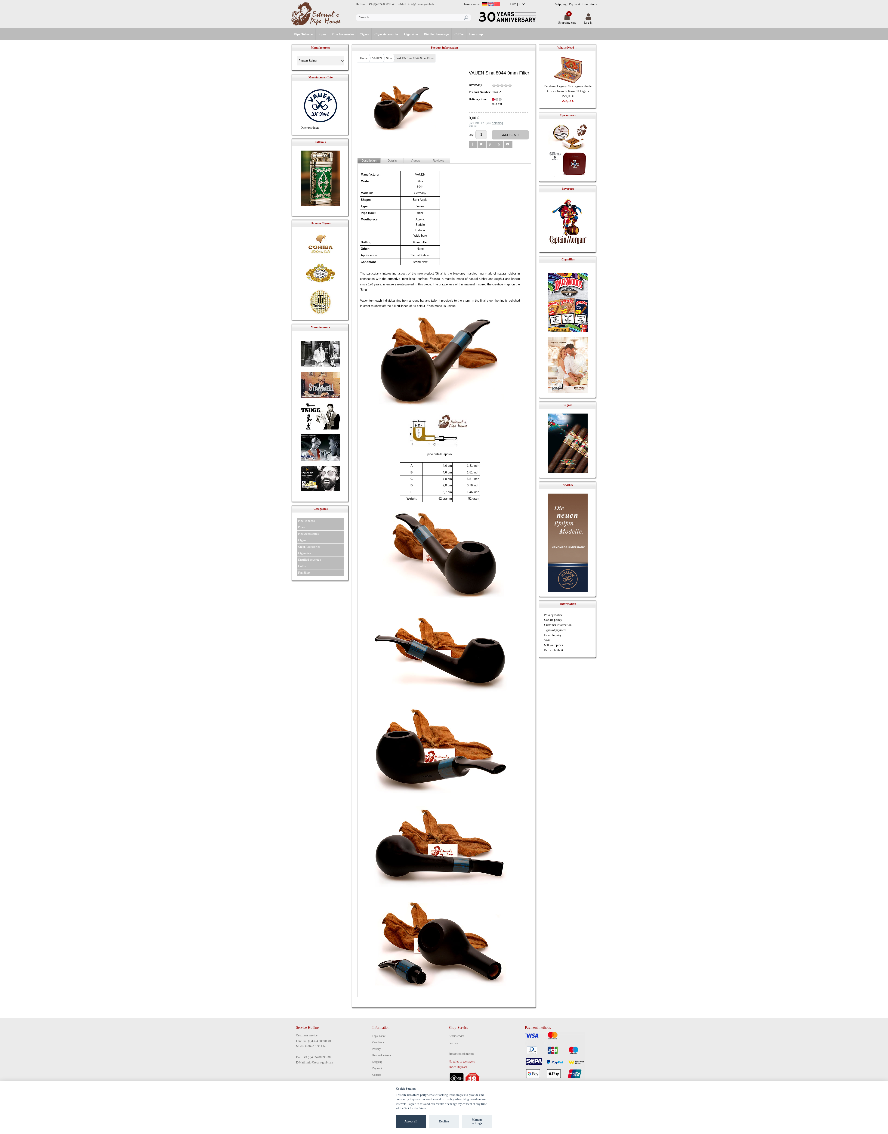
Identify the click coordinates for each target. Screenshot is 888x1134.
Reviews (438, 160)
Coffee (458, 34)
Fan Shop (476, 34)
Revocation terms (381, 1055)
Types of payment (555, 630)
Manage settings (477, 1121)
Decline (444, 1121)
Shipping (561, 4)
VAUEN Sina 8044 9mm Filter (415, 58)
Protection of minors (461, 1053)
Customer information (558, 625)
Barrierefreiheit (553, 650)
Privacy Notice (553, 615)
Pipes (322, 34)
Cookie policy (553, 619)
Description (368, 160)
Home (363, 58)
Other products (310, 127)
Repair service (456, 1036)
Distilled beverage (436, 34)
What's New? (565, 47)
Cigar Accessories (386, 34)
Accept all (410, 1121)
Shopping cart (567, 22)
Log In (588, 22)
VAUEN (377, 58)
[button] (473, 144)
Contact (376, 1074)
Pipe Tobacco (303, 34)
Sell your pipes (553, 645)
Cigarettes (411, 34)
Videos (415, 160)
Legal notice (378, 1036)
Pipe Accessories (343, 34)
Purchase (454, 1043)
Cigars (364, 34)
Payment (574, 4)
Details (392, 160)
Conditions (590, 4)
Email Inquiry (552, 635)
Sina (389, 58)
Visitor (548, 640)
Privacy (376, 1049)
